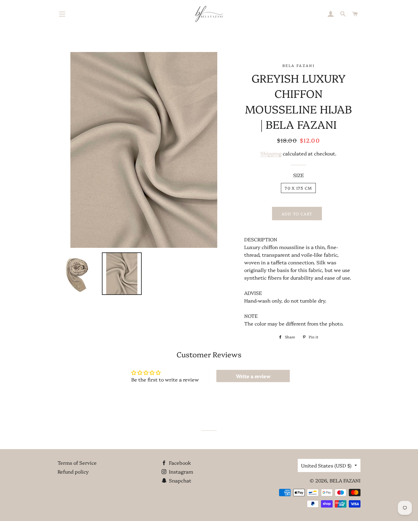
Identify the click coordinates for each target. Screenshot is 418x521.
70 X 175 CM (298, 188)
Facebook (179, 462)
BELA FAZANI (345, 480)
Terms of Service (77, 462)
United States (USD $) (326, 465)
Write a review (253, 376)
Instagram (180, 471)
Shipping (271, 153)
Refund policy (73, 471)
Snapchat (179, 480)
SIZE (298, 175)
